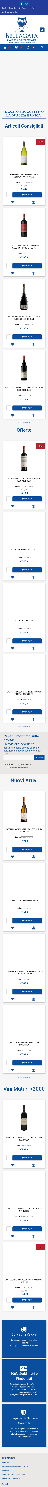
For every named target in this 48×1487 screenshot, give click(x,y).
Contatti (32, 8)
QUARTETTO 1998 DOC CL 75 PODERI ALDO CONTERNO (24, 1210)
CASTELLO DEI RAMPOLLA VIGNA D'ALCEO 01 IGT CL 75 (24, 1281)
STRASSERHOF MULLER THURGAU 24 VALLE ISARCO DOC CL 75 (24, 972)
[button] (39, 757)
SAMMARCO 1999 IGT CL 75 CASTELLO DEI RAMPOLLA (24, 1138)
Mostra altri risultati (24, 422)
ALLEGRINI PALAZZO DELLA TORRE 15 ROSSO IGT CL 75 (24, 480)
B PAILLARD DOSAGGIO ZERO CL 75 (24, 900)
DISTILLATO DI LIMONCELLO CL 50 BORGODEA (24, 1043)
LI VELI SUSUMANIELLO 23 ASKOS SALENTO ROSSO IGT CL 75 (24, 389)
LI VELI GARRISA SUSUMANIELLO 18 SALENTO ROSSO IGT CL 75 (24, 247)
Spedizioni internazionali (10, 12)
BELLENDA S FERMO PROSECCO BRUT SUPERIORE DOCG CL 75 (24, 318)
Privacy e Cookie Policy (11, 1478)
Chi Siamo (22, 8)
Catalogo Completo (9, 8)
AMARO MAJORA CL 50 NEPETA (24, 550)
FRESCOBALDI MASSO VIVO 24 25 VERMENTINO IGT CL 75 (24, 175)
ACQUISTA (28, 195)
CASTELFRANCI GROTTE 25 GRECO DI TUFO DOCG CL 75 (24, 830)
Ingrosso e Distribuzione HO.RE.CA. (16, 1467)
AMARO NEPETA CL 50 (24, 621)
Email (5, 754)
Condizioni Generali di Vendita (14, 1475)
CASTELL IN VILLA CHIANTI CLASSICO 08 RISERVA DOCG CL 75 (24, 693)
